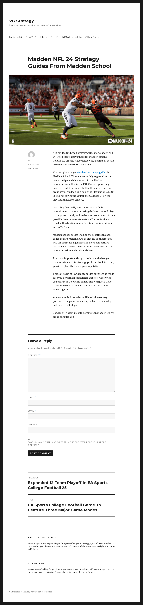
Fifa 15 (43, 37)
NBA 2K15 (31, 37)
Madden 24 (15, 37)
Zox (29, 160)
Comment (34, 355)
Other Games (92, 37)
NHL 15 (54, 37)
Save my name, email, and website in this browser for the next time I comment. (68, 443)
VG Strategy (21, 21)
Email (32, 411)
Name (32, 397)
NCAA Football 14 (71, 37)
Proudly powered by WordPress (37, 592)
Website (32, 424)
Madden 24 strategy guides (92, 172)
